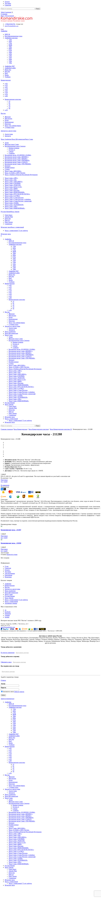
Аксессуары (9, 134)
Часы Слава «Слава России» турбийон (18, 199)
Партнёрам (8, 575)
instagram (8, 613)
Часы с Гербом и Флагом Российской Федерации (21, 174)
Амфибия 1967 (10, 66)
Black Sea (8, 70)
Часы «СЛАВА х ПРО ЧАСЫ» (15, 173)
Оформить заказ (6, 662)
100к (10, 52)
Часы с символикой (11, 601)
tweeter (7, 617)
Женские (8, 117)
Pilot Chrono (9, 222)
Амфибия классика (11, 38)
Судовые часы (9, 127)
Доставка (8, 572)
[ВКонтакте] (2, 489)
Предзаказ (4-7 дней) (4, 480)
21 (9, 101)
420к (10, 41)
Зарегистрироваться (7, 698)
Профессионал (10, 167)
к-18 (6, 89)
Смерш (11, 151)
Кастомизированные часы (13, 36)
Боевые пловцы (14, 148)
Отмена (3, 680)
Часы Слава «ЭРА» (11, 206)
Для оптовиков (10, 573)
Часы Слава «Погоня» (12, 190)
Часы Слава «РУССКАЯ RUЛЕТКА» (17, 194)
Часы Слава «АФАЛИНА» (14, 181)
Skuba (7, 75)
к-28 (6, 92)
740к (10, 63)
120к (10, 54)
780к (10, 47)
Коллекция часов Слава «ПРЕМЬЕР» (17, 160)
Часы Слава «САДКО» (12, 196)
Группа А (12, 150)
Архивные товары (11, 603)
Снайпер (12, 153)
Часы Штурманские (11, 592)
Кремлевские (9, 122)
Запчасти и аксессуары (12, 589)
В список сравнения (7, 652)
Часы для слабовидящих (13, 125)
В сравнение (5, 485)
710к (10, 40)
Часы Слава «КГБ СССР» (13, 187)
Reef (6, 73)
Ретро (7, 120)
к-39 (6, 110)
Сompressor (8, 224)
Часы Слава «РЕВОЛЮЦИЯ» (15, 192)
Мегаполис (8, 118)
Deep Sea (8, 218)
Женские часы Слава (12, 144)
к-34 (6, 94)
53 (9, 106)
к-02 (6, 83)
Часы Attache (9, 598)
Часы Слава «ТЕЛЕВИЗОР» (14, 205)
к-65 (6, 87)
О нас (7, 566)
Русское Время (10, 596)
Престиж (8, 124)
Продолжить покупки (22, 652)
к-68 (6, 96)
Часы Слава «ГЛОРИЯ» (13, 183)
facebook (7, 612)
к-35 (6, 85)
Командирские (10, 585)
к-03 (6, 90)
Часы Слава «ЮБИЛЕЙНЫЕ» (15, 208)
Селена (7, 169)
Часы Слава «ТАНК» (12, 203)
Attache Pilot (9, 217)
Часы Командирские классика (38, 429)
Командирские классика (13, 99)
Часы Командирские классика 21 (61, 429)
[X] (5, 489)
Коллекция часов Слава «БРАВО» (16, 158)
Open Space (8, 215)
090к (10, 48)
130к (10, 56)
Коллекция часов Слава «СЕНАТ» (16, 162)
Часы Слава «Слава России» (14, 197)
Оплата (7, 570)
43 (9, 105)
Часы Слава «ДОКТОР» (13, 185)
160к (10, 59)
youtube (7, 615)
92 (9, 108)
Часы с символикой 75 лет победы (16, 230)
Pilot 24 (7, 220)
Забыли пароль (19, 691)
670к (10, 50)
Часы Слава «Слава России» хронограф (18, 201)
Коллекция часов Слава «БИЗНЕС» (17, 157)
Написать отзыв (12, 554)
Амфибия (8, 584)
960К (10, 45)
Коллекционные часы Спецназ (15, 146)
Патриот (7, 166)
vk (5, 610)
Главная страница (7, 429)
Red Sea (7, 71)
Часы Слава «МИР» (11, 189)
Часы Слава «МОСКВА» (13, 171)
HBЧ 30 (7, 34)
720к (10, 61)
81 (9, 103)
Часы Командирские (20, 429)
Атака (7, 142)
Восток (7, 587)
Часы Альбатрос (10, 591)
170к (10, 43)
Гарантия (8, 568)
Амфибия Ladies (10, 68)
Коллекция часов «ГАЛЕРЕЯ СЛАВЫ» (18, 155)
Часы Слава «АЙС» (11, 178)
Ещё (2, 29)
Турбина (7, 77)
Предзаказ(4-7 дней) (4, 537)
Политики (8, 577)
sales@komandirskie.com (8, 627)
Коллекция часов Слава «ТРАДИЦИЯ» (18, 164)
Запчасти (8, 136)
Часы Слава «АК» (11, 180)
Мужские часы (10, 880)
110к (10, 57)
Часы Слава (9, 594)
